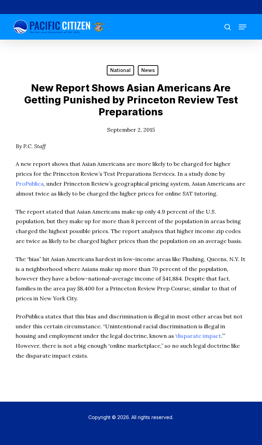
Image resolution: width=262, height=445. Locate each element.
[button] (242, 27)
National (120, 70)
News (148, 70)
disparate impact (198, 335)
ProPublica (30, 183)
